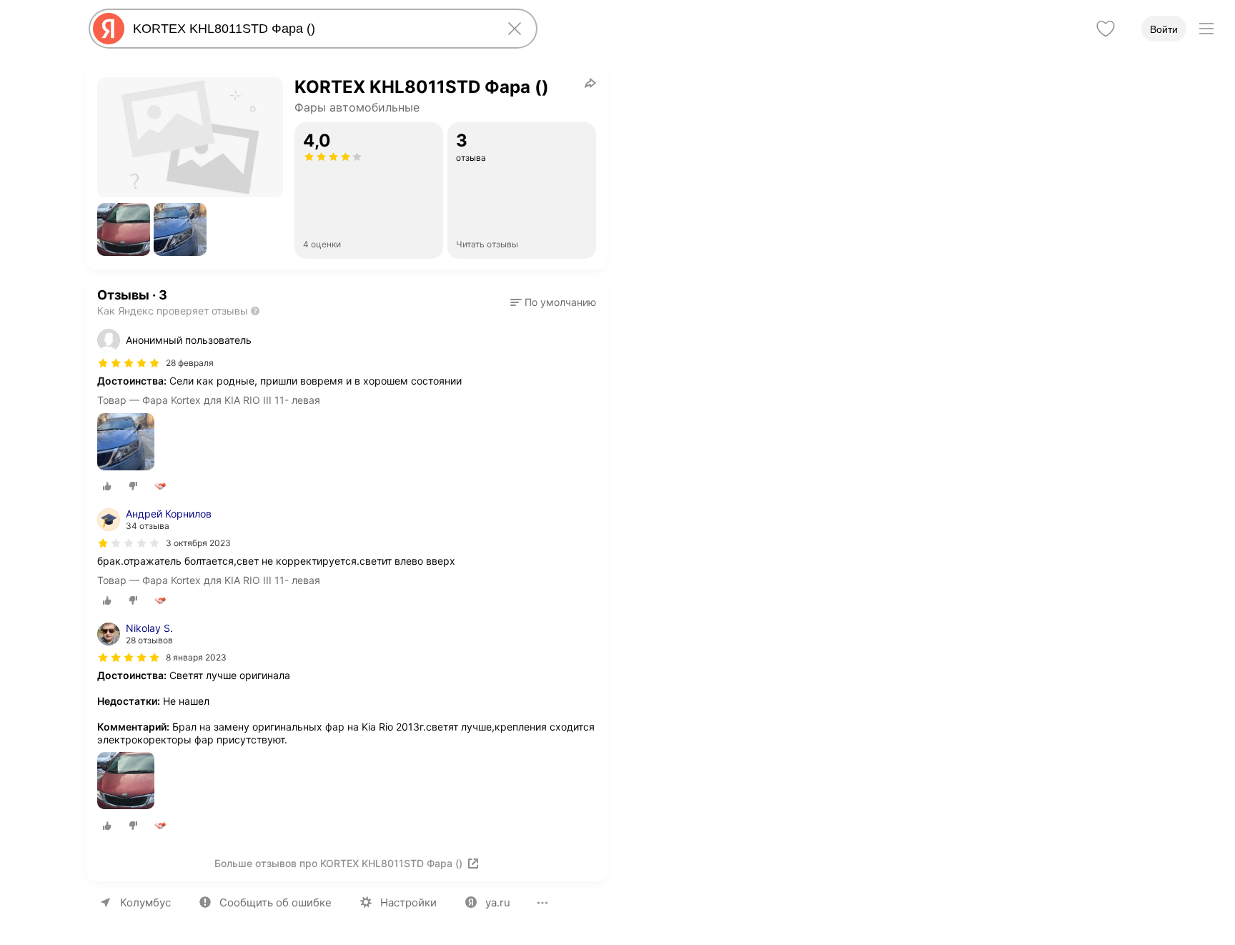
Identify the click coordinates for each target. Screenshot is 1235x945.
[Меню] (1206, 28)
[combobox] (310, 28)
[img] (128, 363)
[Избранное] (1105, 28)
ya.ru (497, 902)
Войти (1164, 29)
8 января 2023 (196, 657)
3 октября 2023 (198, 543)
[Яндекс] (108, 28)
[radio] (107, 486)
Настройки (408, 902)
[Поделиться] (590, 83)
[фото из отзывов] (125, 442)
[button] (123, 229)
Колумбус (145, 902)
